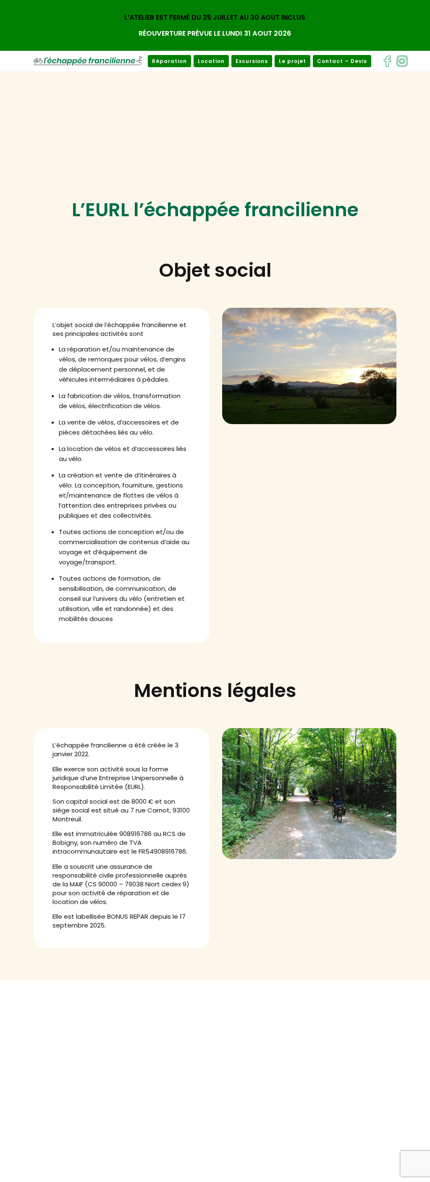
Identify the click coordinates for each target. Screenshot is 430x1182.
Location (211, 61)
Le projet (292, 61)
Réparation (169, 61)
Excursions (252, 61)
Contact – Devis (342, 61)
